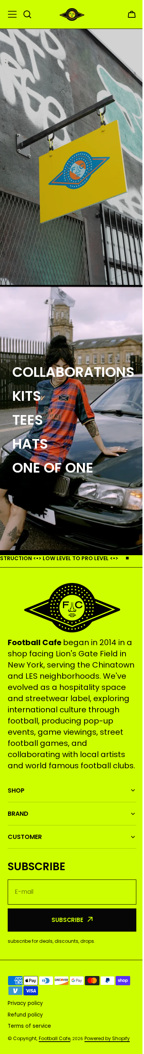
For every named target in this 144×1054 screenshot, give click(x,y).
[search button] (27, 14)
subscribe (65, 933)
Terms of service (29, 1039)
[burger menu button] (12, 14)
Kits (26, 396)
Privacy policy (25, 1017)
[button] (131, 14)
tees (27, 420)
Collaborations (73, 372)
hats (30, 444)
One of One (52, 468)
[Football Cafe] (72, 14)
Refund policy (25, 1028)
